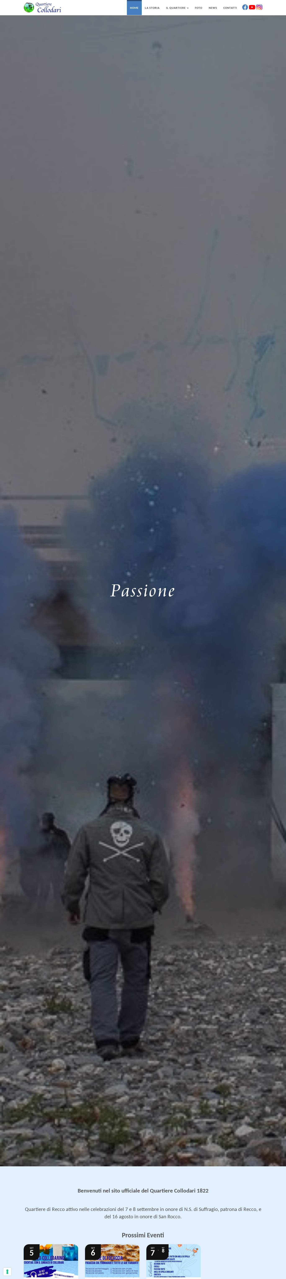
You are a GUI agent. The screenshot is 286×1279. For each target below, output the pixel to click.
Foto (198, 8)
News (213, 8)
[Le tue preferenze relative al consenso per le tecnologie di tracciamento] (7, 1272)
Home (134, 8)
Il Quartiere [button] (176, 8)
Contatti (230, 8)
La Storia (152, 8)
